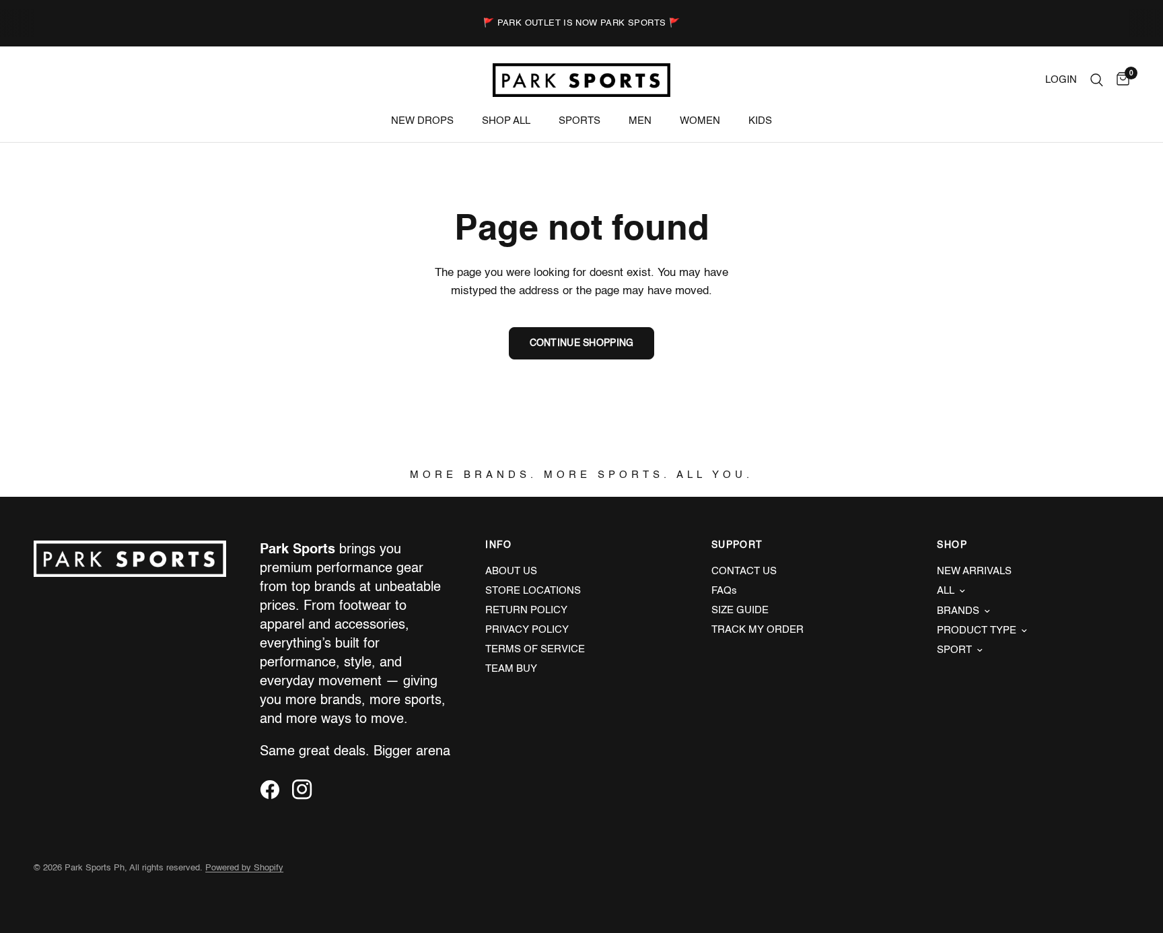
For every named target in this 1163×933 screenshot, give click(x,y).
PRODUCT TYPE (976, 630)
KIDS (760, 121)
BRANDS (958, 611)
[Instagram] (307, 789)
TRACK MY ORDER (757, 630)
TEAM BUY (511, 669)
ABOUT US (511, 571)
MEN (640, 121)
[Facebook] (274, 789)
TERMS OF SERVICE (535, 649)
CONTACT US (744, 571)
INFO (498, 545)
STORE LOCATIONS (533, 591)
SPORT (954, 650)
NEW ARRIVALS (974, 571)
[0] (1119, 80)
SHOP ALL (506, 121)
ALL (945, 591)
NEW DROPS (422, 121)
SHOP (952, 545)
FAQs (724, 591)
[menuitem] (422, 121)
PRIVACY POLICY (527, 630)
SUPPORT (737, 545)
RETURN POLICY (526, 610)
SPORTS (579, 121)
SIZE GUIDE (740, 610)
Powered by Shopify (244, 868)
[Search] (1097, 80)
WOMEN (700, 121)
